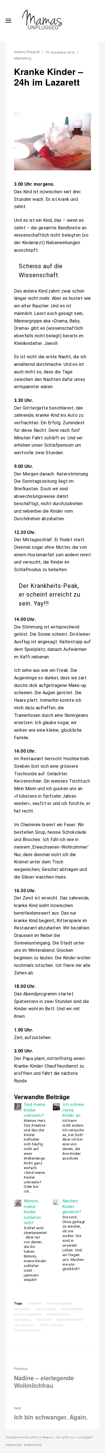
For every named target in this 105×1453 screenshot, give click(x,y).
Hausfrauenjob (45, 1309)
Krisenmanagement (28, 1314)
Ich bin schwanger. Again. (51, 1413)
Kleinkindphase (72, 1309)
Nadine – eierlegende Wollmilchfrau (44, 1378)
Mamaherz (44, 1320)
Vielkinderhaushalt (27, 1330)
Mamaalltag (22, 1320)
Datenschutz (33, 1444)
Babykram (35, 1303)
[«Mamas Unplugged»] (43, 21)
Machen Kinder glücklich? (71, 1206)
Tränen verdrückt (51, 1325)
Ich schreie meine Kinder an (73, 1110)
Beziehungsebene (59, 1303)
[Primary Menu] (8, 20)
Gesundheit (22, 1309)
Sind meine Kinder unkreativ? (34, 1110)
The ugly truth (24, 1325)
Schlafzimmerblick (70, 1320)
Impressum (14, 1444)
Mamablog (22, 58)
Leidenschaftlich (58, 1314)
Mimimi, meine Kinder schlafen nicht (32, 1211)
